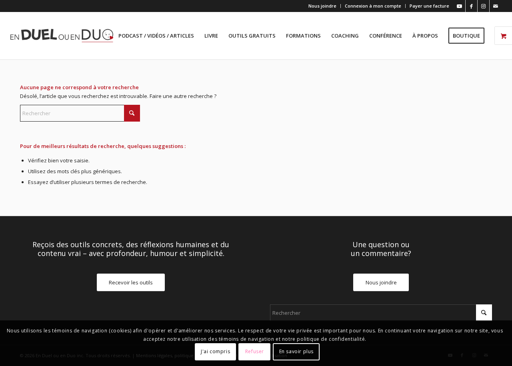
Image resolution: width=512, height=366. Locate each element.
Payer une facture (429, 6)
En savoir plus (296, 351)
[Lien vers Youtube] (459, 6)
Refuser (254, 351)
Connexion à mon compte (373, 6)
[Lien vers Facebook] (471, 6)
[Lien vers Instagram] (483, 6)
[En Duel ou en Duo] (61, 35)
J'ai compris (215, 351)
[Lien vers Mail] (496, 6)
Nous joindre (322, 6)
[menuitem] (322, 6)
